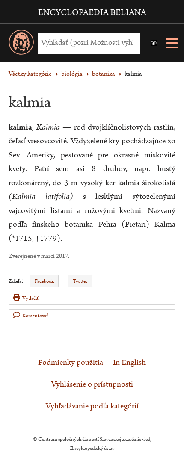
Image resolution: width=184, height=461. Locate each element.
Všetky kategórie (30, 73)
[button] (153, 43)
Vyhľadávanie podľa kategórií (92, 406)
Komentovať (35, 315)
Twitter (80, 281)
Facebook (44, 281)
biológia (72, 73)
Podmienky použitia (70, 362)
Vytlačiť (30, 298)
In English (129, 362)
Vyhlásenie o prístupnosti (92, 384)
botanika (103, 73)
